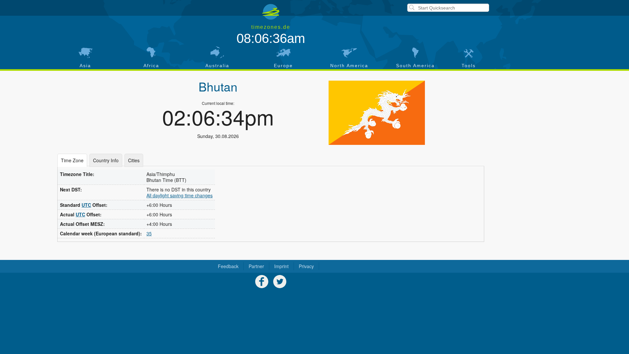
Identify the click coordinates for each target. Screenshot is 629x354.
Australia (217, 65)
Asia (85, 65)
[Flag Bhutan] (377, 113)
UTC (86, 205)
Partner (256, 266)
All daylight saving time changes (179, 195)
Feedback (228, 266)
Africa (151, 65)
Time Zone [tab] (72, 160)
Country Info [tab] (106, 160)
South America (415, 65)
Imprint (281, 266)
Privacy (306, 266)
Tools (469, 65)
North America (349, 65)
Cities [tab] (134, 160)
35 (149, 233)
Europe (283, 65)
